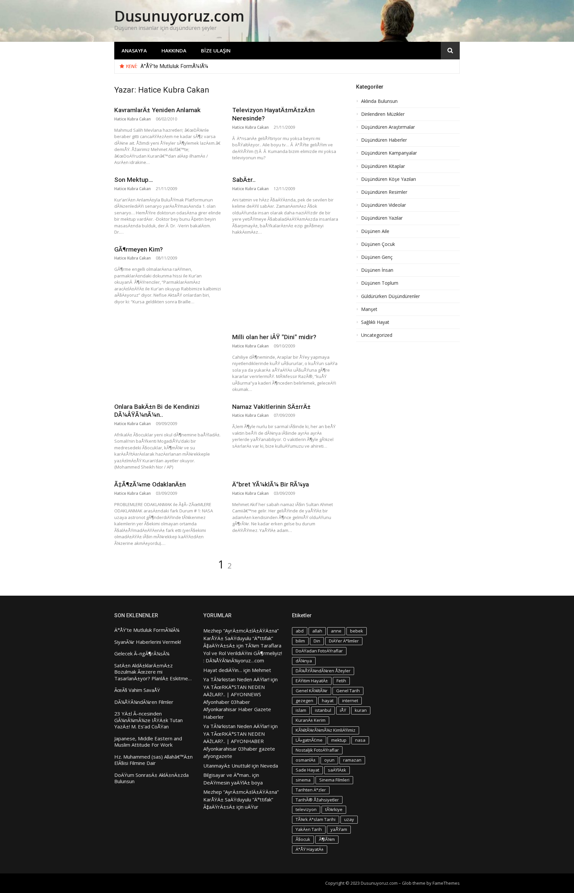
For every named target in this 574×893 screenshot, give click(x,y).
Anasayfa (134, 50)
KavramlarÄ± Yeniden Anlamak (157, 110)
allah (317, 631)
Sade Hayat (307, 770)
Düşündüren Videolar (383, 205)
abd (300, 631)
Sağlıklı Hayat (375, 322)
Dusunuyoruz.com (179, 16)
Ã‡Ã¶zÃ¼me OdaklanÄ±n (150, 484)
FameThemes (446, 883)
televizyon (306, 809)
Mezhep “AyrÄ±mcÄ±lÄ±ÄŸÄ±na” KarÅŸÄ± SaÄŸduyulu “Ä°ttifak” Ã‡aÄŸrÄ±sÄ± (241, 638)
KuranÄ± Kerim (311, 720)
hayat (328, 701)
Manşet (369, 309)
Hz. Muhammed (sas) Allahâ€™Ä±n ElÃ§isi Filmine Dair (153, 760)
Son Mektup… (133, 180)
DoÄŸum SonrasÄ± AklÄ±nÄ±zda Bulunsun (151, 778)
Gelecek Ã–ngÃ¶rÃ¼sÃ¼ (141, 653)
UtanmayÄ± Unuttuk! (226, 765)
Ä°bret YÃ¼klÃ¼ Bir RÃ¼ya (270, 484)
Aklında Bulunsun (379, 101)
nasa (360, 740)
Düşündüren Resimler (384, 192)
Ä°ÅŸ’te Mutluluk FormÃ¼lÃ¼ (174, 66)
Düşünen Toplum (379, 283)
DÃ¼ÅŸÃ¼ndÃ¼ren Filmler (143, 702)
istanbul (323, 710)
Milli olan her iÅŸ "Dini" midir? (274, 337)
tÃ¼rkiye (333, 809)
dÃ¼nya (304, 661)
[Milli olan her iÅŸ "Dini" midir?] (285, 286)
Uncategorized (376, 335)
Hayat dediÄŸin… (222, 670)
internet (350, 701)
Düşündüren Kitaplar (383, 166)
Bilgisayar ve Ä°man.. (227, 775)
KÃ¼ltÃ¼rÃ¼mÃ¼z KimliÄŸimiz (325, 730)
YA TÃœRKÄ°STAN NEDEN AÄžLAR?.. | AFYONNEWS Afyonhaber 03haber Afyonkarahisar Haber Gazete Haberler (237, 702)
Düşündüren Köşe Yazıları (388, 179)
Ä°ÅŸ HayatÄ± (310, 849)
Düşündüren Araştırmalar (388, 127)
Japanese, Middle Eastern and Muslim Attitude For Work (148, 741)
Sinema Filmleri (334, 780)
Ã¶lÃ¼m (327, 839)
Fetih (341, 681)
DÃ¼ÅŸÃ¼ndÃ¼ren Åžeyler (323, 671)
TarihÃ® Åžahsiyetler (317, 800)
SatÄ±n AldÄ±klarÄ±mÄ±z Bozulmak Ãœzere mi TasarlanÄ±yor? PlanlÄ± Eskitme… (153, 672)
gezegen (304, 701)
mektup (338, 740)
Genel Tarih (348, 691)
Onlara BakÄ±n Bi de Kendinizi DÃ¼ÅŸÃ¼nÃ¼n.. (157, 411)
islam (301, 710)
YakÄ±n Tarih (309, 829)
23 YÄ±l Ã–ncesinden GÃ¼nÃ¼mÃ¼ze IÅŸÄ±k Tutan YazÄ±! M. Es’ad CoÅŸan (148, 720)
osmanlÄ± (306, 760)
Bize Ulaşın (216, 50)
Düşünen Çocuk (378, 244)
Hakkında (173, 50)
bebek (356, 631)
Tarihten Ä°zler (311, 790)
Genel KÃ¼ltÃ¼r (312, 691)
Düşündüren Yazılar (382, 218)
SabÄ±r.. (244, 180)
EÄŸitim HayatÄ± (312, 681)
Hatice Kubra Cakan (132, 119)
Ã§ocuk (303, 839)
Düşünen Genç (377, 257)
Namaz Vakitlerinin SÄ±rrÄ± (271, 406)
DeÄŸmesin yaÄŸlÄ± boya (233, 782)
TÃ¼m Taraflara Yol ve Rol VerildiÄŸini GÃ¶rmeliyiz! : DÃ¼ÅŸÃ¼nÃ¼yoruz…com (242, 653)
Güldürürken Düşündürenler (390, 296)
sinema (303, 780)
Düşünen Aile (375, 231)
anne (336, 631)
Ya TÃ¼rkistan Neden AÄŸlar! (236, 679)
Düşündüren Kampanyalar (389, 153)
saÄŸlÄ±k (337, 770)
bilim (300, 641)
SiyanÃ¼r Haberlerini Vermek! (147, 642)
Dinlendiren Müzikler (383, 114)
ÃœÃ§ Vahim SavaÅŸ (137, 690)
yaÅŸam (339, 829)
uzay (349, 819)
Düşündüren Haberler (384, 140)
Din (317, 641)
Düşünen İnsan (377, 270)
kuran (361, 710)
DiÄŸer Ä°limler (344, 641)
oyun (329, 760)
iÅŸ (343, 710)
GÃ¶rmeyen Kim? (138, 249)
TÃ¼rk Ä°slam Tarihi (315, 819)
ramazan (352, 760)
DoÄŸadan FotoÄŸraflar (319, 651)
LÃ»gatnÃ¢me (309, 740)
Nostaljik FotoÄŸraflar (317, 750)
